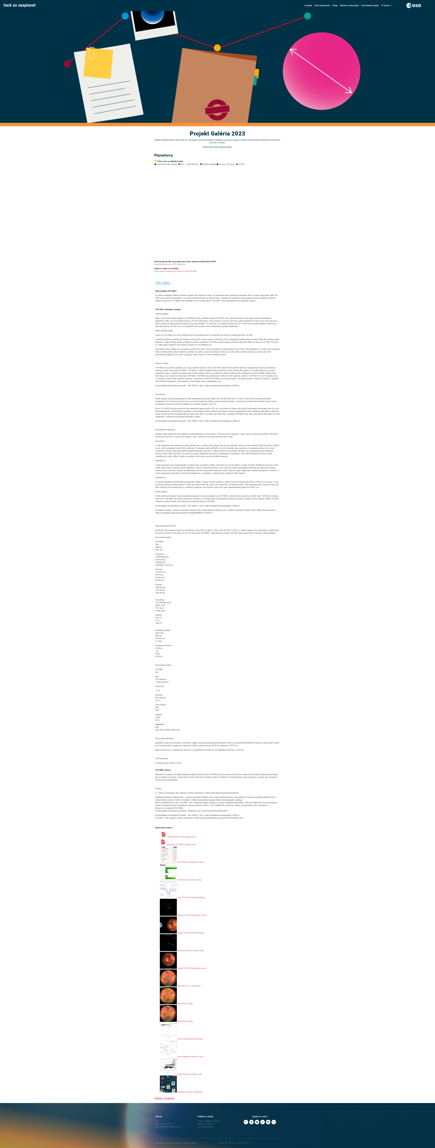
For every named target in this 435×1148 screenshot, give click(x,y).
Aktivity (158, 1116)
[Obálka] (274, 1122)
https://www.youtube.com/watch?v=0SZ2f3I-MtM (175, 271)
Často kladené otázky (370, 5)
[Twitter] (251, 1122)
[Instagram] (262, 1122)
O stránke (308, 5)
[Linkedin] (268, 1122)
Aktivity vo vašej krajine (349, 5)
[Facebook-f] (246, 1122)
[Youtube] (257, 1122)
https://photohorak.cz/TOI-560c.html (170, 264)
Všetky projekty (164, 1098)
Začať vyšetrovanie (322, 5)
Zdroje (335, 5)
